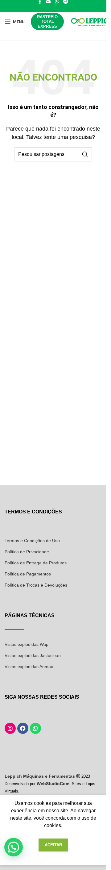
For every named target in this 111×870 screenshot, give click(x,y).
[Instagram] (10, 728)
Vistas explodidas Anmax (29, 666)
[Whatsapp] (35, 728)
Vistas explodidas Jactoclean (33, 655)
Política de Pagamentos (28, 573)
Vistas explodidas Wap (26, 644)
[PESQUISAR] (85, 154)
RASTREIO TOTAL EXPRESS (47, 22)
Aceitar (53, 845)
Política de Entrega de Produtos (36, 562)
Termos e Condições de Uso (32, 540)
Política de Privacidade (27, 551)
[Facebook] (22, 728)
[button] (13, 847)
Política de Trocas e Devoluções (36, 585)
